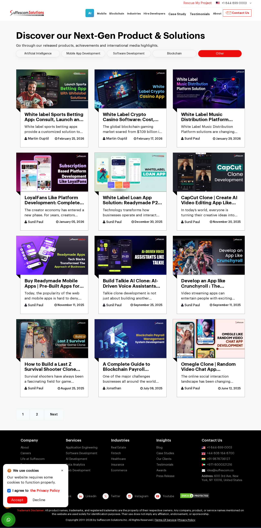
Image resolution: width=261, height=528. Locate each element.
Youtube (168, 496)
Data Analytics (75, 464)
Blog (159, 447)
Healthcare (118, 459)
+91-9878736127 (218, 459)
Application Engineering (81, 447)
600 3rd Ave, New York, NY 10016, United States (222, 478)
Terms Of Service (165, 520)
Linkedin (91, 496)
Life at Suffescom (33, 459)
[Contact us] (8, 519)
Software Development (129, 53)
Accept (17, 500)
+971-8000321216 (219, 464)
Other (220, 53)
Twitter (115, 496)
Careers (26, 453)
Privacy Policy (186, 520)
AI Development (76, 459)
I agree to (36, 490)
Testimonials (200, 14)
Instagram (141, 496)
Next (54, 414)
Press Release (165, 476)
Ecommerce (119, 470)
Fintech (116, 453)
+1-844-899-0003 (219, 447)
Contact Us (240, 12)
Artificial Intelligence (38, 53)
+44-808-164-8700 (220, 453)
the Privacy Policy (45, 490)
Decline (39, 500)
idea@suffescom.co (220, 470)
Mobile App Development (83, 53)
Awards (161, 470)
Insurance (117, 464)
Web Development (78, 470)
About (25, 447)
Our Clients (163, 459)
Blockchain (174, 53)
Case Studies (165, 453)
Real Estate (118, 447)
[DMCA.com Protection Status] (195, 496)
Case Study (177, 14)
